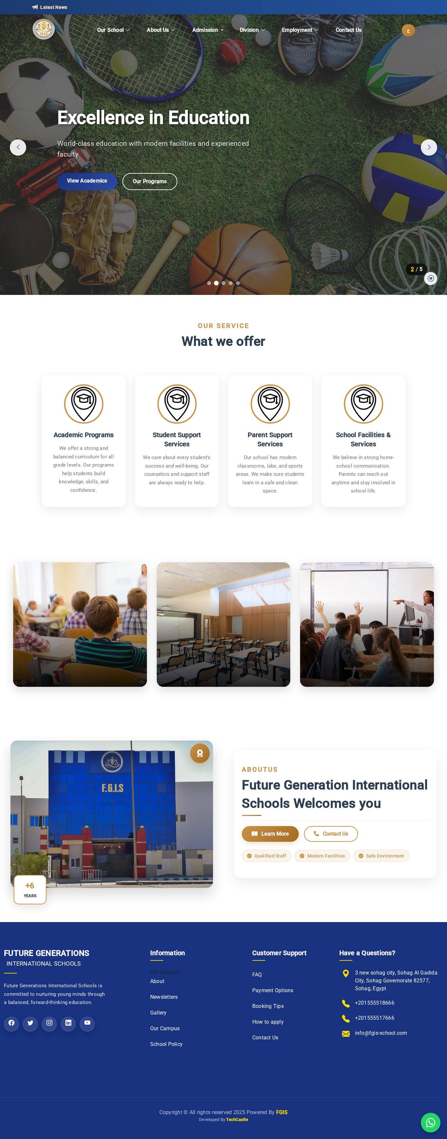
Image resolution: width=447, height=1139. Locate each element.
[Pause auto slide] (430, 278)
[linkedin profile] (68, 1024)
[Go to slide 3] (223, 283)
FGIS (282, 1112)
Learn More (274, 834)
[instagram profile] (49, 1024)
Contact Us (349, 30)
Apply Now (80, 181)
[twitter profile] (30, 1024)
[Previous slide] (18, 147)
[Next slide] (429, 147)
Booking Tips (268, 1006)
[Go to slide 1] (209, 283)
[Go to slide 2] (216, 283)
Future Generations (47, 958)
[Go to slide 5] (238, 283)
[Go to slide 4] (231, 283)
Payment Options (273, 990)
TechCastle (237, 1119)
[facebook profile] (11, 1024)
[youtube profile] (87, 1024)
